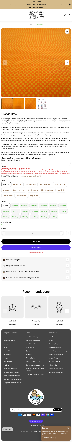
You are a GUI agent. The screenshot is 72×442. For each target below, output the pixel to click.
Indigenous (7, 354)
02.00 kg (24, 205)
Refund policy (53, 365)
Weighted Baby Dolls (33, 340)
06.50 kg (54, 211)
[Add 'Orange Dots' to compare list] (68, 233)
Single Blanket (33, 190)
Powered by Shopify (38, 431)
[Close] (68, 428)
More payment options (36, 252)
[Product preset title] (12, 307)
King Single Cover (47, 190)
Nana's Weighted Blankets (9, 176)
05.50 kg (35, 211)
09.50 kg (44, 217)
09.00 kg (35, 217)
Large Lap (6, 190)
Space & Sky (8, 361)
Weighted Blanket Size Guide (13, 383)
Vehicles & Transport (10, 368)
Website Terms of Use (33, 361)
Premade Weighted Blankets (13, 379)
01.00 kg (63, 205)
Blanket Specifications (56, 354)
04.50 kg (15, 211)
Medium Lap (17, 184)
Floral (5, 347)
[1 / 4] (7, 103)
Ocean (6, 358)
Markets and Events (55, 347)
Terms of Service (54, 361)
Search (51, 337)
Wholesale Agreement (56, 372)
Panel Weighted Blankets (12, 375)
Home (30, 24)
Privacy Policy (30, 358)
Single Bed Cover (19, 190)
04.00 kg (6, 211)
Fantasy (6, 344)
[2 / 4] (18, 103)
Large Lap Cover (60, 184)
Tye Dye (6, 365)
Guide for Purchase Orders (34, 374)
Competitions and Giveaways (58, 351)
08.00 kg (15, 217)
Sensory (28, 351)
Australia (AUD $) (36, 425)
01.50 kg (15, 205)
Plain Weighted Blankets (11, 372)
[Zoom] (67, 31)
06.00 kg (44, 211)
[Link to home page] (36, 397)
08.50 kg (25, 217)
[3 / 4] (30, 103)
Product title (12, 321)
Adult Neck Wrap (45, 184)
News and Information (56, 344)
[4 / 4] (41, 103)
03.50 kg (53, 205)
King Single (61, 190)
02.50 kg (34, 205)
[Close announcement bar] (69, 4)
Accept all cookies (48, 437)
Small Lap (6, 184)
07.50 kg (6, 217)
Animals (6, 337)
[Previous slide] (11, 4)
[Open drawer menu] (2, 15)
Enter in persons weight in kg (10, 160)
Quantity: (4, 229)
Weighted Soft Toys (32, 337)
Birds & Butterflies (9, 340)
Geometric (7, 351)
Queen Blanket (21, 196)
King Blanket (34, 196)
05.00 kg (25, 211)
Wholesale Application (56, 368)
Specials (29, 354)
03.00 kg (44, 205)
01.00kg (5, 205)
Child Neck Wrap (30, 184)
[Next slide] (61, 4)
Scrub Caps (30, 347)
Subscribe (57, 410)
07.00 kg (63, 211)
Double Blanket (8, 196)
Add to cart (36, 241)
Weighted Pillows (31, 344)
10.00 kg (54, 217)
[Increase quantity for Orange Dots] (61, 233)
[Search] (65, 15)
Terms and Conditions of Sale (35, 365)
